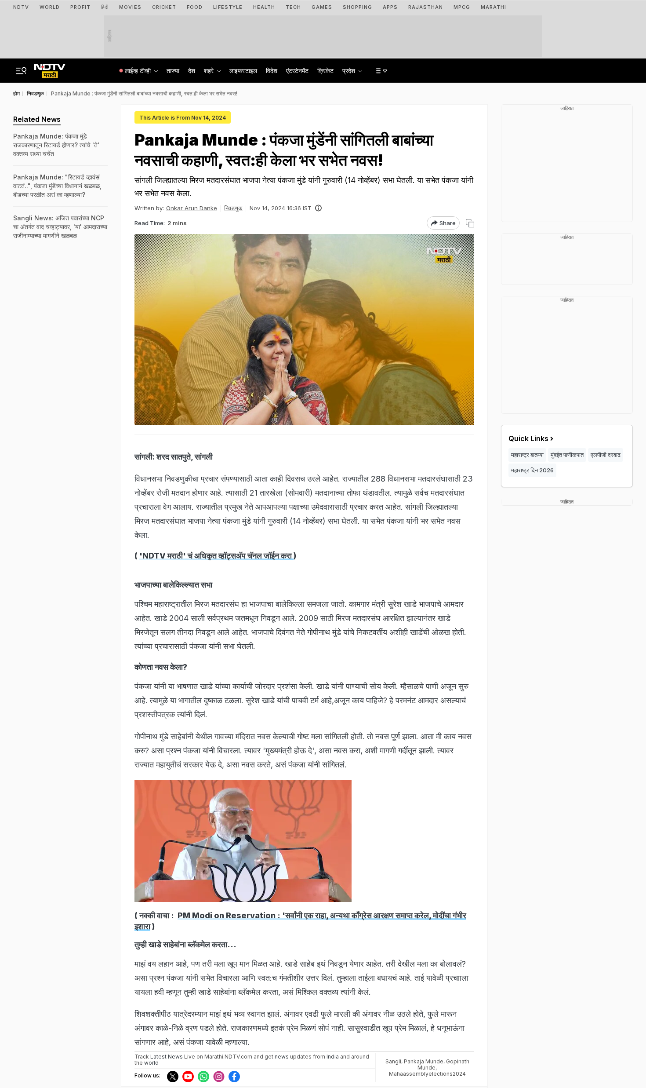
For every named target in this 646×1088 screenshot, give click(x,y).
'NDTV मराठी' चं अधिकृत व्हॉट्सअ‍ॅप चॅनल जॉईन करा (216, 555)
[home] (49, 68)
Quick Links (528, 438)
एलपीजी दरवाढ (606, 454)
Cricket (164, 7)
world (151, 1062)
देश (191, 70)
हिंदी (105, 7)
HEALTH (264, 7)
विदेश (271, 70)
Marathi (493, 7)
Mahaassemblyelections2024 (427, 1073)
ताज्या (173, 70)
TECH (293, 7)
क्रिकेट (325, 70)
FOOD (195, 7)
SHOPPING (357, 7)
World (50, 7)
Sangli (393, 1061)
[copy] (470, 223)
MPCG (462, 7)
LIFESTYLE (228, 7)
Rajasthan (425, 7)
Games (322, 7)
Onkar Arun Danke (191, 208)
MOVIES (130, 7)
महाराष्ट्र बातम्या (527, 454)
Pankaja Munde (423, 1061)
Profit (80, 7)
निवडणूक (233, 208)
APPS (390, 7)
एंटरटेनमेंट (297, 70)
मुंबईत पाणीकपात (567, 454)
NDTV (21, 7)
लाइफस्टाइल (243, 70)
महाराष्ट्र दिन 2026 (532, 470)
